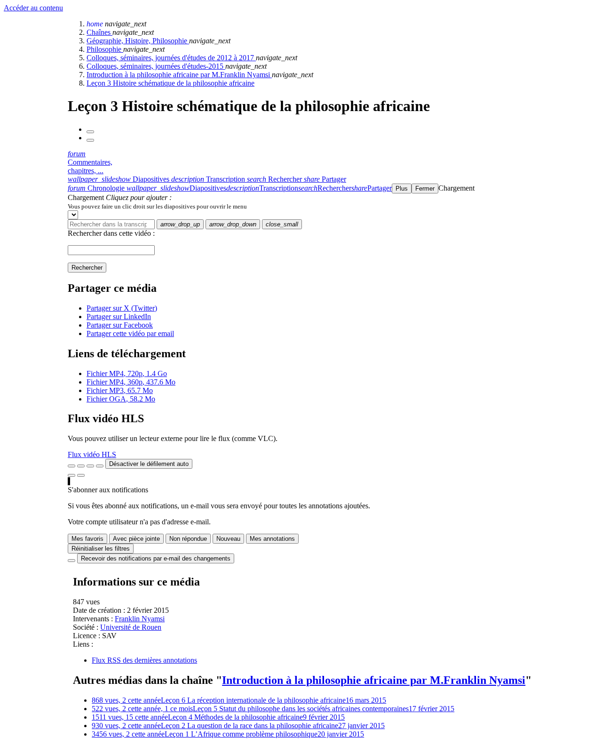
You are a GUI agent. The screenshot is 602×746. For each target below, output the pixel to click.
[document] (333, 206)
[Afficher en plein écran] (71, 466)
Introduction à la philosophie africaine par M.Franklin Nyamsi (179, 75)
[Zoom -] (90, 466)
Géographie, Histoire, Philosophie (138, 41)
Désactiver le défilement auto (149, 463)
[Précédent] (90, 131)
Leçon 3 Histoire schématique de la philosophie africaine (170, 83)
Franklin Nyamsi (140, 619)
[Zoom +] (99, 466)
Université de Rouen (130, 627)
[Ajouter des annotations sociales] (71, 475)
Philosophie (105, 49)
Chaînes (99, 32)
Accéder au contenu (33, 8)
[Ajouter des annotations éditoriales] (81, 475)
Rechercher (87, 267)
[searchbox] (111, 224)
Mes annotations (272, 538)
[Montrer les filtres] (81, 466)
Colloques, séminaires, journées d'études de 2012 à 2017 (171, 58)
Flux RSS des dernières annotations (144, 660)
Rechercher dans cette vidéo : (111, 233)
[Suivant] (90, 140)
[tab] (119, 179)
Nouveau (228, 538)
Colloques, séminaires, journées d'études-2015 (156, 66)
